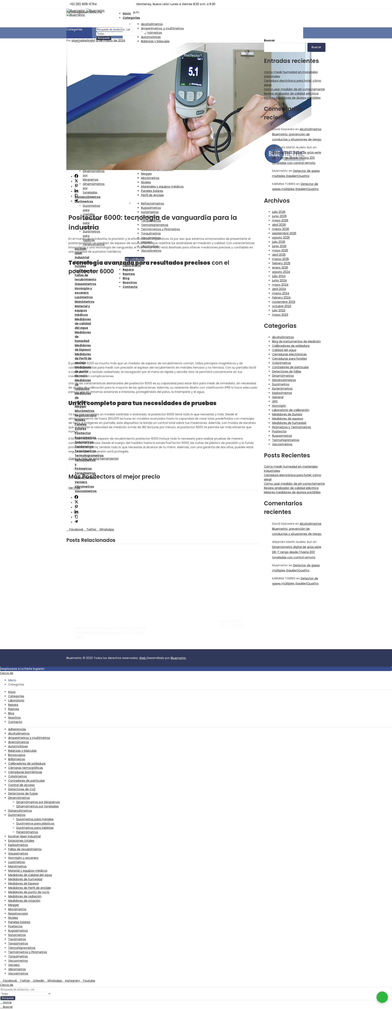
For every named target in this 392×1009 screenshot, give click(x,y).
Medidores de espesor (287, 419)
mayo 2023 (280, 315)
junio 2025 (279, 246)
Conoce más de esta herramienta (93, 459)
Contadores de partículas (290, 367)
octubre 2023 (281, 306)
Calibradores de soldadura (291, 346)
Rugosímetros (282, 436)
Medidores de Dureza (287, 414)
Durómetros (280, 384)
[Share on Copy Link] (76, 196)
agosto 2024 (281, 272)
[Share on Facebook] (76, 177)
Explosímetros (282, 393)
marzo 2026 (280, 229)
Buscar (269, 40)
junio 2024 (279, 280)
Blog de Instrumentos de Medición (296, 341)
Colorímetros (281, 363)
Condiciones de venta (301, 643)
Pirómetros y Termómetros (291, 427)
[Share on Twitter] (76, 182)
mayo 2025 (280, 250)
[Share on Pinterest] (76, 186)
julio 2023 (278, 310)
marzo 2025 (280, 259)
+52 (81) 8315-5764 (233, 644)
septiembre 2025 (284, 233)
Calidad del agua (284, 350)
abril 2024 (279, 289)
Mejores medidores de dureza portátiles (292, 98)
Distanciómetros (284, 380)
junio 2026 (279, 216)
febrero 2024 (281, 298)
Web (143, 658)
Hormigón (279, 406)
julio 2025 (278, 242)
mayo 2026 (280, 220)
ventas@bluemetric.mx (237, 637)
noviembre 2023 (283, 302)
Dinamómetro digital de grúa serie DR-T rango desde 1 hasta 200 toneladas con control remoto (296, 157)
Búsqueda (104, 38)
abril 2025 (279, 255)
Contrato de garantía (301, 634)
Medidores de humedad (289, 423)
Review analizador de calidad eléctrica (291, 93)
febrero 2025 (281, 263)
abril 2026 (279, 225)
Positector (279, 431)
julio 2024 (279, 276)
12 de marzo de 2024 (110, 40)
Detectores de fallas (286, 371)
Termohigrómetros (285, 440)
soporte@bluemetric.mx (237, 633)
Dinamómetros (283, 376)
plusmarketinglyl (83, 40)
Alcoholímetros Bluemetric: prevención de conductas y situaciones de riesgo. (297, 134)
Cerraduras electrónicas (289, 354)
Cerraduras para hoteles (289, 359)
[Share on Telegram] (76, 201)
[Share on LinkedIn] (76, 191)
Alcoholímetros (152, 24)
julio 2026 (278, 212)
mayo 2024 (280, 285)
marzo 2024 (280, 293)
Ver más (74, 488)
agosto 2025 (281, 238)
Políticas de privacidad (302, 638)
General (277, 397)
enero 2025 (280, 268)
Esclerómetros (282, 389)
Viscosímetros (282, 444)
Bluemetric (178, 658)
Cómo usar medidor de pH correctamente (294, 89)
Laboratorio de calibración (290, 410)
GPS (275, 401)
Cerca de (6, 673)
